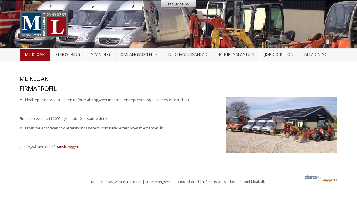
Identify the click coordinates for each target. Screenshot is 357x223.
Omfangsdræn (136, 54)
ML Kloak (35, 54)
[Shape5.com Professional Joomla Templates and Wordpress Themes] (31, 201)
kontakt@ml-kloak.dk (247, 181)
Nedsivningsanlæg (188, 54)
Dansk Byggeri (67, 146)
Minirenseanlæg (236, 54)
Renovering (67, 54)
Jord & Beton (279, 54)
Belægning (315, 54)
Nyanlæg (100, 54)
